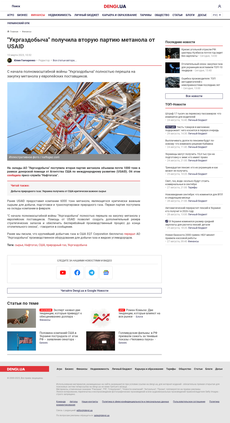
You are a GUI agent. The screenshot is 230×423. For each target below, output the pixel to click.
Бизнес (22, 15)
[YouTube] (63, 272)
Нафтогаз (30, 245)
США (42, 245)
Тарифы (145, 15)
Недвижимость (59, 15)
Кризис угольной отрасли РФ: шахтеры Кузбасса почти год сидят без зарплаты (202, 52)
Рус (215, 15)
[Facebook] (77, 272)
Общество (162, 15)
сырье (19, 245)
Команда (61, 401)
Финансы (38, 15)
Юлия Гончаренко (24, 60)
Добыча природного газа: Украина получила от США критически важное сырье (58, 191)
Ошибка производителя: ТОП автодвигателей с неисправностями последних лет (200, 81)
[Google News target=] (106, 272)
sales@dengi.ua (101, 415)
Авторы (74, 401)
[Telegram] (91, 272)
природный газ (56, 245)
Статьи (177, 15)
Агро (10, 15)
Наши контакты (90, 401)
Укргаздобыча (77, 245)
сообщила (14, 175)
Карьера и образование (119, 15)
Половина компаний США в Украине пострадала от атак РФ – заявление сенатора (59, 336)
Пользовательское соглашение (189, 401)
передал (129, 234)
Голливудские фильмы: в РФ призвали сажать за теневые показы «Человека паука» (138, 336)
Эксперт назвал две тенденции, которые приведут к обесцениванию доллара (61, 313)
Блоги (190, 15)
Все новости (194, 96)
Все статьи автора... (65, 60)
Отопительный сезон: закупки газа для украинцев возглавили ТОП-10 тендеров (202, 67)
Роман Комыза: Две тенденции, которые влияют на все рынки (139, 313)
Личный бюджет (86, 15)
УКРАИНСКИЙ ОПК (18, 23)
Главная (14, 31)
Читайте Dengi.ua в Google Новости (84, 290)
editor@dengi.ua (85, 410)
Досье (202, 15)
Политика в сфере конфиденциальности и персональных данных (135, 401)
